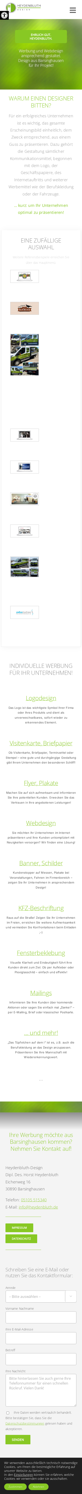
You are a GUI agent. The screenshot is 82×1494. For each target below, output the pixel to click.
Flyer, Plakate (41, 783)
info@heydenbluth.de (38, 1207)
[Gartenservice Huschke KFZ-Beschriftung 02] (24, 355)
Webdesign (41, 823)
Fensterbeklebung (41, 952)
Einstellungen (23, 1475)
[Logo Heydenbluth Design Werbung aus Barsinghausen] (23, 4)
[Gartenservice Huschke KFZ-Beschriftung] (24, 567)
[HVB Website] (24, 276)
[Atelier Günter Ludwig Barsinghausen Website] (24, 435)
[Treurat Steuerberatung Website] (24, 467)
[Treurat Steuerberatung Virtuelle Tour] (24, 499)
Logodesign (41, 698)
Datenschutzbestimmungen (24, 1423)
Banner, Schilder (41, 863)
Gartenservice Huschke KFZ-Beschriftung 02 (24, 338)
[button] (4, 15)
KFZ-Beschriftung (41, 908)
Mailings (41, 993)
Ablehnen (38, 1487)
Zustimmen (15, 1487)
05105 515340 (34, 1199)
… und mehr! (41, 1032)
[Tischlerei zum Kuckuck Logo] (24, 308)
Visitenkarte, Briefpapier (41, 743)
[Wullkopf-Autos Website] (24, 531)
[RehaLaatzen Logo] (24, 612)
